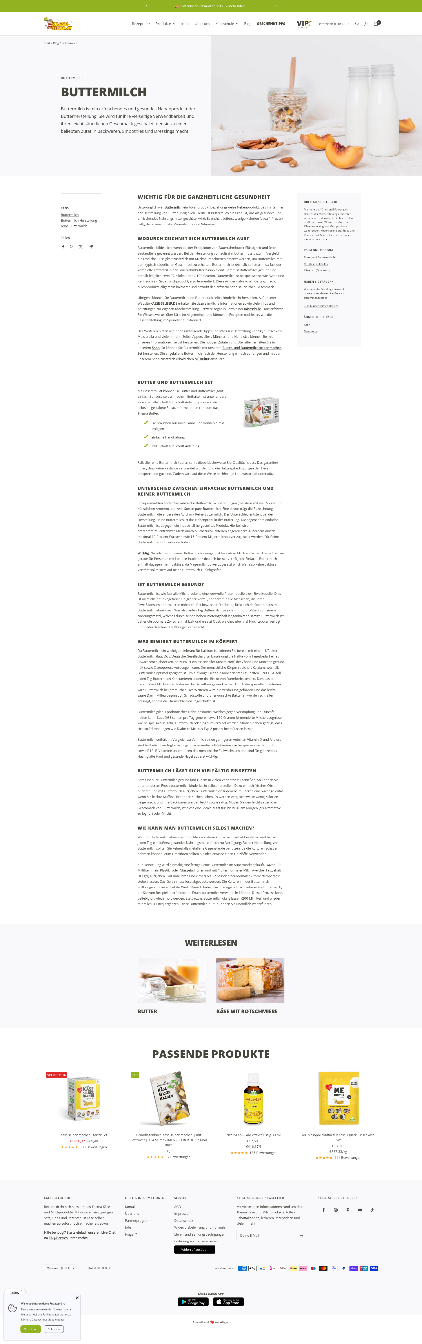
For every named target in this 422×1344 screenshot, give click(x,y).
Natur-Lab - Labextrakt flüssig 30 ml (253, 1135)
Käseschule (252, 309)
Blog (56, 43)
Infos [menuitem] (185, 23)
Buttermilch (72, 78)
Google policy (56, 1319)
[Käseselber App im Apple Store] (228, 1301)
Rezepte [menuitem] (139, 23)
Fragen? (131, 1234)
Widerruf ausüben (194, 1249)
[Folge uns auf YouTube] (360, 1210)
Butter (147, 1011)
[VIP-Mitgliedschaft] (304, 23)
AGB (177, 1206)
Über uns (132, 1213)
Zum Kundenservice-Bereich (321, 306)
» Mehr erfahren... (229, 6)
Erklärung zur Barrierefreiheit (196, 1241)
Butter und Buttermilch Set (320, 257)
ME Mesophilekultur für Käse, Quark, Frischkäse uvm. (338, 1137)
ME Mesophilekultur (316, 264)
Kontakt (131, 1206)
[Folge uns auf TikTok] (372, 1210)
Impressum (182, 1213)
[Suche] (357, 24)
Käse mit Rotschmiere (247, 1011)
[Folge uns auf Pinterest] (348, 1210)
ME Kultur (202, 359)
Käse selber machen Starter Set (83, 1135)
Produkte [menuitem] (163, 23)
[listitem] (63, 247)
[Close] (77, 1297)
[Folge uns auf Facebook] (324, 1210)
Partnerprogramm (139, 1220)
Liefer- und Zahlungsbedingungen (199, 1234)
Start (47, 43)
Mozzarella (311, 331)
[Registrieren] (302, 1235)
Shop (156, 347)
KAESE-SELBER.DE (164, 303)
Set (160, 391)
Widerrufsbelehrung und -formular (200, 1227)
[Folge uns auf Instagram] (336, 1210)
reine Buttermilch (74, 226)
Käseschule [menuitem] (224, 23)
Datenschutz (183, 1220)
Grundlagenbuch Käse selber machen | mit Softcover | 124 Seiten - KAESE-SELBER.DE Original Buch (169, 1140)
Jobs (128, 1227)
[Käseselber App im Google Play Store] (193, 1301)
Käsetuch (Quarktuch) (317, 270)
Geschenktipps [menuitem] (271, 23)
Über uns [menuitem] (202, 23)
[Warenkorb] (376, 24)
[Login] (366, 24)
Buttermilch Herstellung (79, 220)
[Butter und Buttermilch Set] (261, 411)
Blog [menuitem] (247, 23)
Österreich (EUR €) (331, 24)
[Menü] (22, 1291)
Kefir (307, 325)
